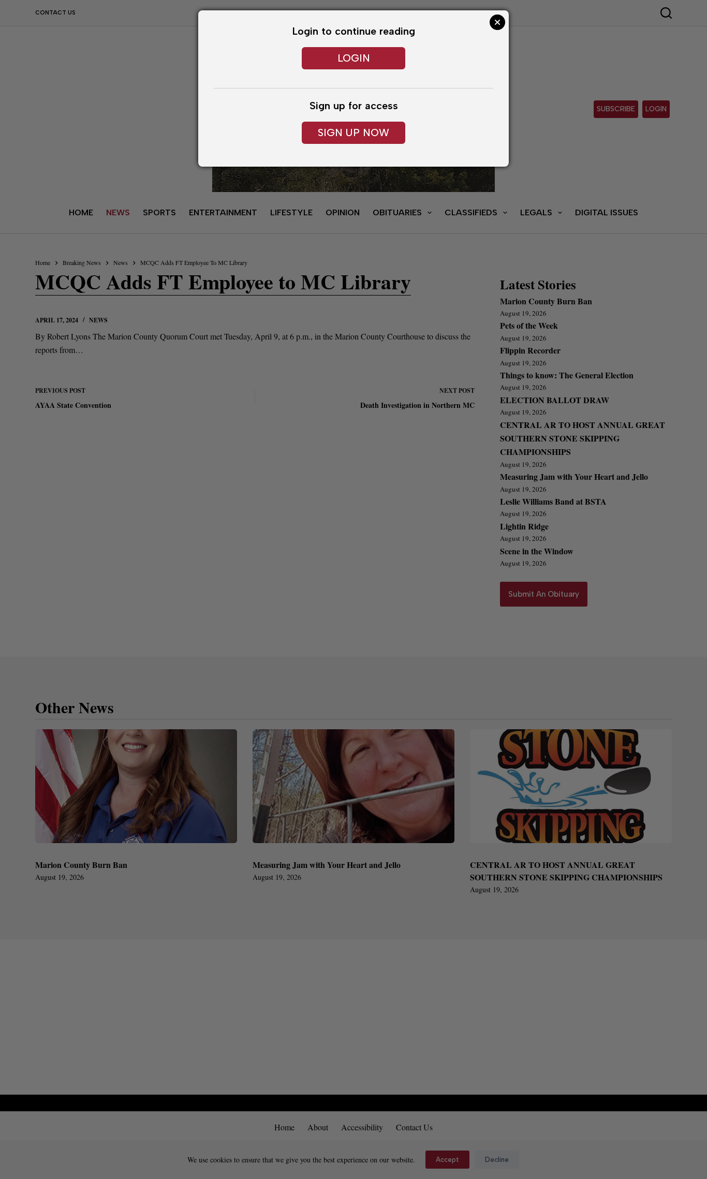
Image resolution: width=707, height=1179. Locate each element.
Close (497, 22)
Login (353, 58)
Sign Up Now (353, 132)
